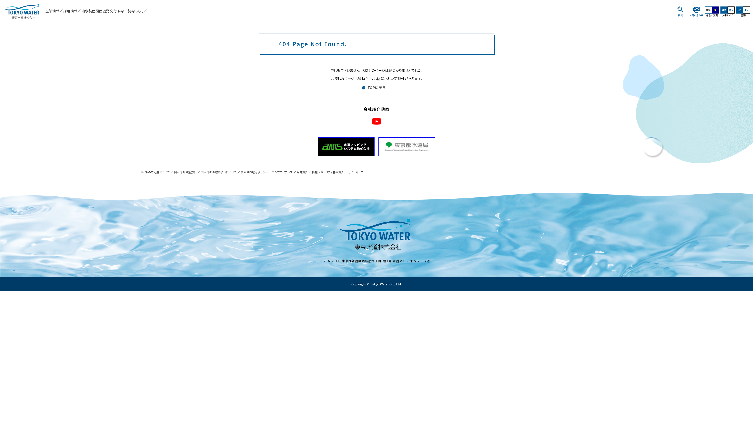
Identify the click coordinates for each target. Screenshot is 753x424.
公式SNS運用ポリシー (254, 172)
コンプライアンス (282, 172)
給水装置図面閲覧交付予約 (102, 10)
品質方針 (302, 172)
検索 (680, 15)
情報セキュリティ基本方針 (328, 172)
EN (746, 10)
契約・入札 (136, 10)
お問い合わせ (696, 15)
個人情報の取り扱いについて (219, 172)
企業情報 (52, 10)
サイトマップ (355, 172)
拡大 (731, 10)
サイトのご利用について (155, 172)
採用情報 (70, 10)
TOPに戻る (376, 87)
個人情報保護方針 (185, 172)
